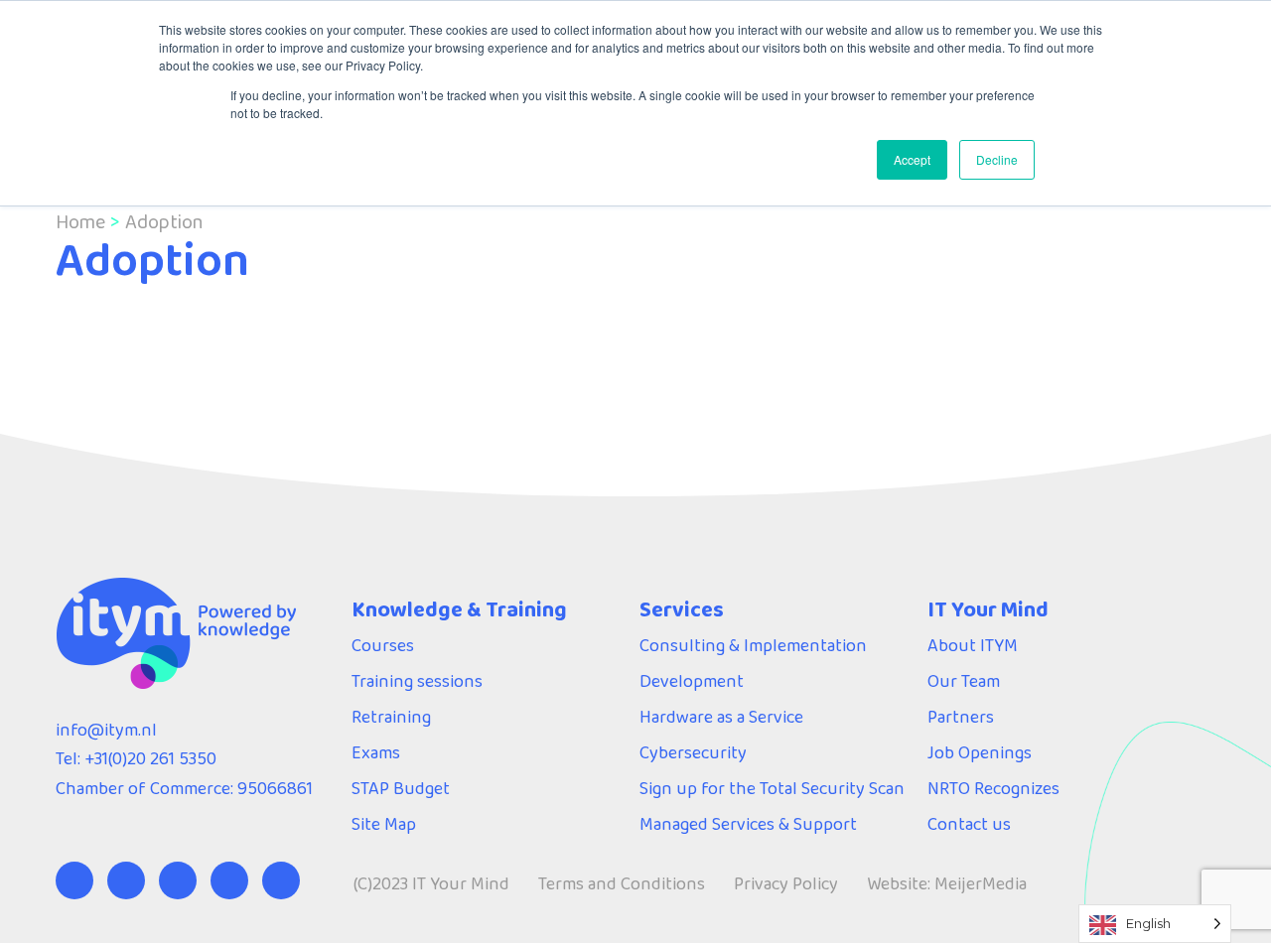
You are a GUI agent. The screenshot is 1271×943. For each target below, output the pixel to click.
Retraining (391, 717)
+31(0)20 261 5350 (150, 758)
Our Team (963, 681)
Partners (960, 717)
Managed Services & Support (748, 824)
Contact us (969, 824)
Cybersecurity (693, 752)
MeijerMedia (980, 883)
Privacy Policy (786, 883)
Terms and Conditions (621, 883)
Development (691, 681)
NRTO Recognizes (993, 788)
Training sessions (417, 681)
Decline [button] (997, 159)
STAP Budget (401, 788)
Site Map (384, 824)
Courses (383, 645)
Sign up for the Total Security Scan (772, 788)
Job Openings (979, 752)
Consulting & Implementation (753, 645)
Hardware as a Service (721, 717)
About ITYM (972, 645)
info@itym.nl (106, 729)
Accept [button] (912, 159)
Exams (376, 752)
